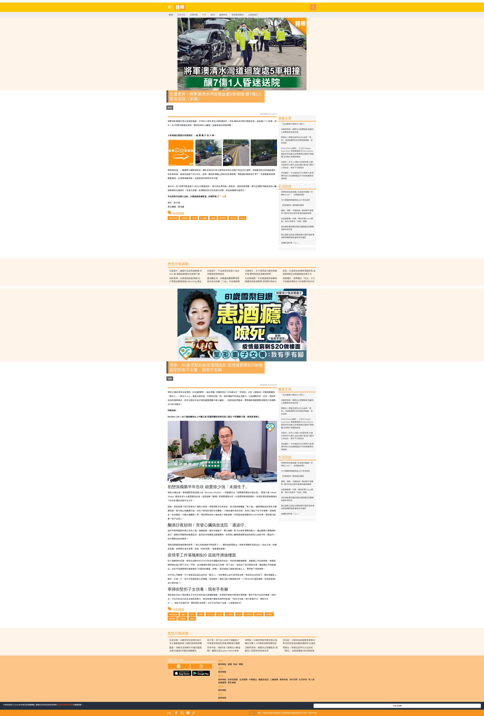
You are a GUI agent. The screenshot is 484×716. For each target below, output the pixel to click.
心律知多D (253, 15)
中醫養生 (253, 679)
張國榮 (270, 614)
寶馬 (214, 218)
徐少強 (211, 614)
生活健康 (243, 679)
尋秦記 (183, 618)
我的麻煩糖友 (238, 15)
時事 (204, 15)
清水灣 (233, 218)
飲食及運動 (233, 679)
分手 (193, 614)
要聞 (230, 664)
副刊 (213, 15)
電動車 (185, 218)
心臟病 (204, 218)
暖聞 (241, 664)
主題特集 (194, 15)
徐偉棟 (249, 614)
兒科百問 (293, 679)
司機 (194, 218)
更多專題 (232, 682)
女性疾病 (303, 679)
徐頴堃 (259, 614)
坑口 (243, 218)
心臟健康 (274, 679)
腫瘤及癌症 (264, 679)
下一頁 (222, 196)
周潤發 (173, 618)
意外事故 (173, 218)
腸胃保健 (284, 679)
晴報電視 (181, 15)
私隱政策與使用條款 (65, 704)
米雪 (239, 614)
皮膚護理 (222, 682)
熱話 (235, 664)
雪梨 (201, 614)
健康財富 (223, 15)
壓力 (184, 614)
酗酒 (220, 614)
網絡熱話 (173, 614)
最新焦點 (222, 664)
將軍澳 (223, 218)
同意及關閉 (397, 705)
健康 (171, 15)
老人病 (311, 679)
